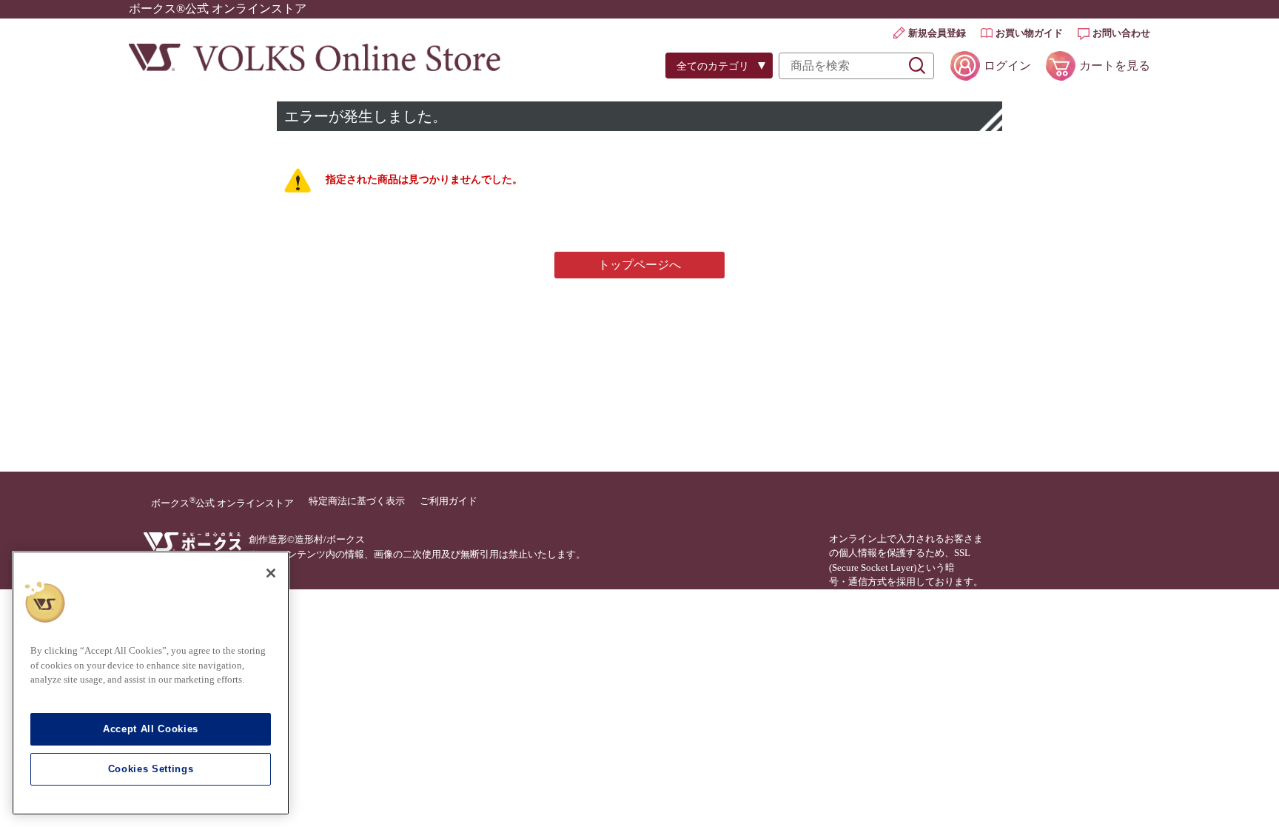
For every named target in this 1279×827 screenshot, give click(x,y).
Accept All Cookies (150, 728)
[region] (150, 683)
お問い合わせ (1121, 32)
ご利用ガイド (448, 500)
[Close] (271, 573)
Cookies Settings (151, 768)
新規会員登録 (937, 32)
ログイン (1007, 65)
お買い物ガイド (1029, 32)
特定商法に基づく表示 (357, 500)
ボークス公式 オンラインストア (222, 502)
